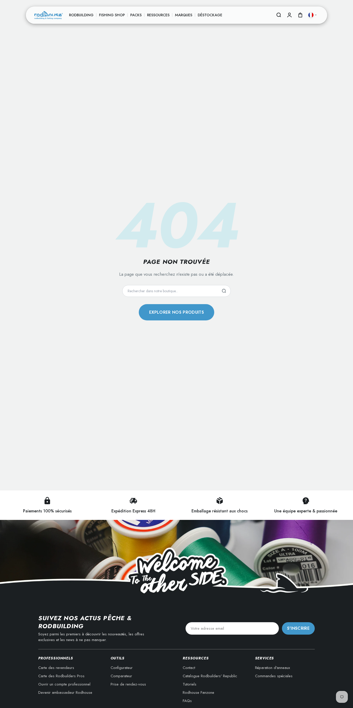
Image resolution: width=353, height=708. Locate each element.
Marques (183, 15)
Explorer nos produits (176, 312)
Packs (136, 15)
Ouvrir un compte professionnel (64, 684)
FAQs (187, 701)
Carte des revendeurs (56, 668)
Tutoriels (189, 684)
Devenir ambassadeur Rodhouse (65, 692)
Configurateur (122, 668)
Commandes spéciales (274, 676)
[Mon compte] (289, 15)
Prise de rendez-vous (128, 684)
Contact (189, 668)
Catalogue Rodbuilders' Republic (210, 676)
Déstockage (210, 15)
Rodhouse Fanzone (198, 692)
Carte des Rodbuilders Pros (61, 676)
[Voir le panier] (300, 15)
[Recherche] (224, 291)
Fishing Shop (112, 15)
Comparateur (121, 676)
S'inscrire (298, 628)
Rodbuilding (81, 15)
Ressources (158, 15)
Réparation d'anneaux (272, 668)
